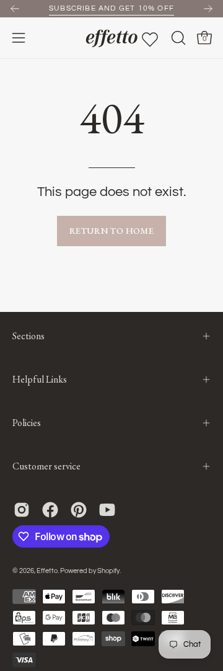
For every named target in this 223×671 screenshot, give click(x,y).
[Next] (208, 8)
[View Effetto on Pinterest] (78, 509)
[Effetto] (111, 38)
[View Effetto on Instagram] (21, 509)
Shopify (108, 570)
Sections (28, 335)
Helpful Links (39, 379)
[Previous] (14, 8)
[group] (111, 8)
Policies (26, 422)
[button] (177, 38)
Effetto (47, 570)
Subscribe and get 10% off (111, 8)
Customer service (46, 466)
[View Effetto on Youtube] (107, 509)
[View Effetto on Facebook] (50, 509)
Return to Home (111, 230)
